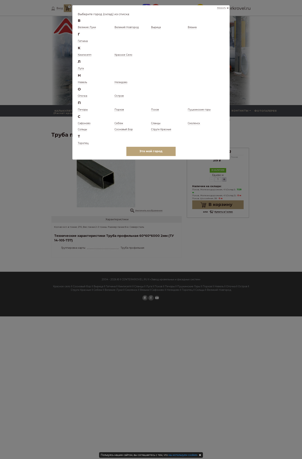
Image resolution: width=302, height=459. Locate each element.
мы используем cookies (182, 455)
